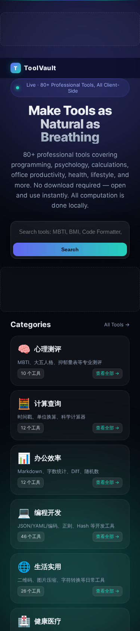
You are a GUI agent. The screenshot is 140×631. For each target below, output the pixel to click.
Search (70, 249)
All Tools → (117, 324)
